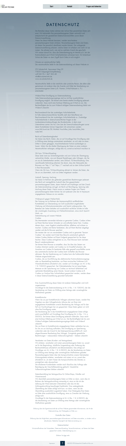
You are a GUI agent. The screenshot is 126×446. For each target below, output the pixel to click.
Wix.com (90, 443)
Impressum (52, 443)
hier (65, 435)
